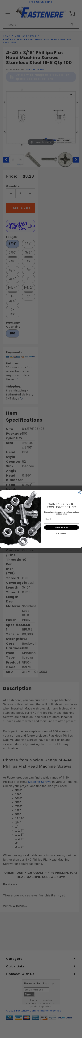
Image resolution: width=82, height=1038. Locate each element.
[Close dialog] (79, 492)
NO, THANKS (61, 534)
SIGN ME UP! (61, 527)
